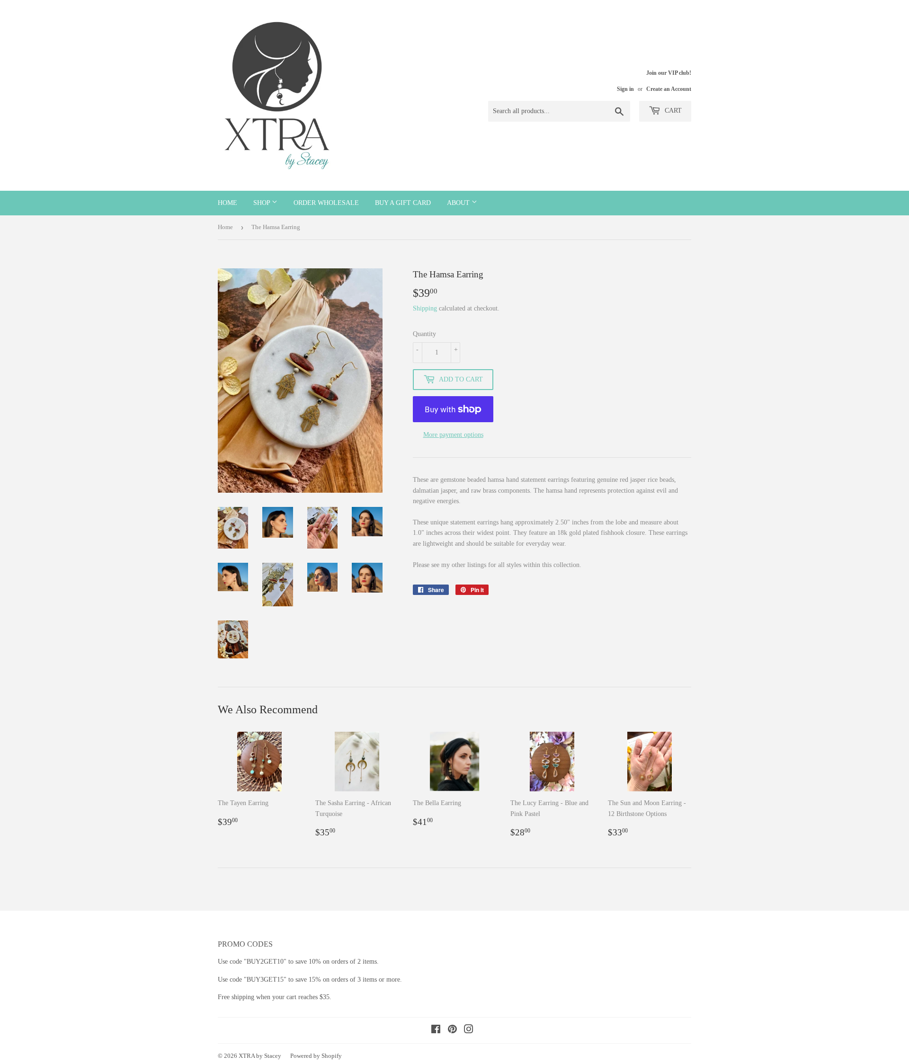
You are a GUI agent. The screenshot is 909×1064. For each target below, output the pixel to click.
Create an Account (668, 89)
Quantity (424, 333)
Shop (262, 202)
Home (227, 202)
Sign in (625, 89)
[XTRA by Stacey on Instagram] (468, 1030)
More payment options (453, 434)
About (459, 202)
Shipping (425, 308)
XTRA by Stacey (260, 1055)
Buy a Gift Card (403, 202)
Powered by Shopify (316, 1055)
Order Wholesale (326, 202)
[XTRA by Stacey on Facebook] (436, 1030)
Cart (672, 110)
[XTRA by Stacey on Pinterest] (452, 1030)
